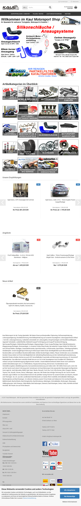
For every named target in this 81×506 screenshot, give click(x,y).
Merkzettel (75, 1)
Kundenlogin (64, 1)
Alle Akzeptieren (69, 490)
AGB (4, 443)
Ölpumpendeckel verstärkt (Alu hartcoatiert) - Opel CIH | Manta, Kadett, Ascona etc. (20, 304)
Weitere (67, 14)
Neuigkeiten (6, 450)
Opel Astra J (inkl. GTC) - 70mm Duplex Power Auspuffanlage (60, 201)
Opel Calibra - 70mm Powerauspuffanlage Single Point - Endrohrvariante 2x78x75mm (60, 256)
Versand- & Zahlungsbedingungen (13, 432)
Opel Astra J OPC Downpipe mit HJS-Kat (20, 200)
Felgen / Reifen (38, 14)
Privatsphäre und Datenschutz (11, 446)
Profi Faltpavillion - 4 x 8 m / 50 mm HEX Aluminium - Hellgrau (21, 256)
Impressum (6, 414)
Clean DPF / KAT (7, 428)
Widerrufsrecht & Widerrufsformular (13, 436)
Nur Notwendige (69, 496)
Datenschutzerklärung (29, 498)
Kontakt (5, 418)
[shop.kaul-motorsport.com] (11, 7)
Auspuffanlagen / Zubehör (20, 14)
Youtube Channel (8, 454)
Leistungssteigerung (54, 14)
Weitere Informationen (69, 502)
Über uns (5, 425)
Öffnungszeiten (7, 421)
